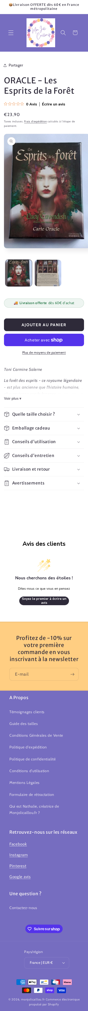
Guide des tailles (23, 723)
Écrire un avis (53, 104)
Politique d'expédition (28, 747)
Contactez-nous (23, 907)
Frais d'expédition (35, 121)
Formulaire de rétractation (31, 794)
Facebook (18, 843)
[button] (11, 33)
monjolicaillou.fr (33, 999)
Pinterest (17, 865)
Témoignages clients (27, 711)
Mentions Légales (24, 782)
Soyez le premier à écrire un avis (44, 601)
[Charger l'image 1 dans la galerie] (18, 273)
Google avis (20, 876)
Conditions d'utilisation (29, 770)
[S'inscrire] (72, 674)
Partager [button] (16, 65)
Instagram (18, 854)
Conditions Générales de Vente (36, 735)
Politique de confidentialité (32, 759)
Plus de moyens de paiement (44, 352)
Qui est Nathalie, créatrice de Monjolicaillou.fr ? (34, 809)
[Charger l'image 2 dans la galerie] (48, 273)
